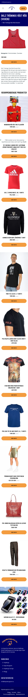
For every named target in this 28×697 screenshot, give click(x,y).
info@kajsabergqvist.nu (6, 2)
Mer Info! (14, 62)
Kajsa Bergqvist (8, 665)
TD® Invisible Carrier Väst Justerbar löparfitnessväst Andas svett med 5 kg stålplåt (14, 147)
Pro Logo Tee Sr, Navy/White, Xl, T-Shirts (14, 431)
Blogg (5, 671)
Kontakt (14, 692)
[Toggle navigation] (3, 8)
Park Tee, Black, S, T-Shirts (14, 294)
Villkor (19, 692)
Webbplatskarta (20, 694)
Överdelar (19, 53)
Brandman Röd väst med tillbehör (14, 124)
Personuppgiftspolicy (9, 694)
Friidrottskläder (12, 53)
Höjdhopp (6, 662)
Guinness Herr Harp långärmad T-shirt (14, 238)
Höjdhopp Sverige (8, 668)
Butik (23, 8)
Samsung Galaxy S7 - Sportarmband (14, 617)
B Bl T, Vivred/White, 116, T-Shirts (14, 192)
